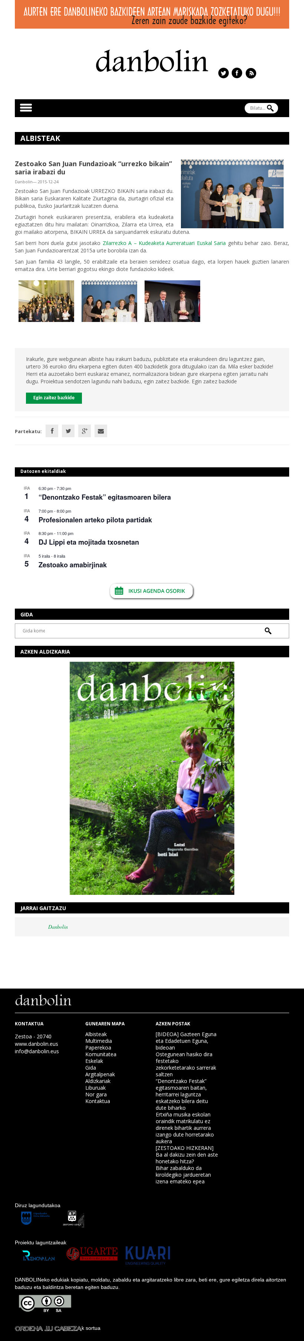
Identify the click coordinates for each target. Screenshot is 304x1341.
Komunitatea (100, 1054)
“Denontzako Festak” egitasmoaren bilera (105, 497)
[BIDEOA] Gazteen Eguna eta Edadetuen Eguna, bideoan (186, 1041)
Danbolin (58, 926)
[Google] (84, 431)
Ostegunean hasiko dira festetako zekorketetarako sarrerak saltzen (186, 1064)
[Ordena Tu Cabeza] (48, 1328)
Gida (90, 1067)
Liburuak (95, 1087)
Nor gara (96, 1094)
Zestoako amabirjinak (73, 565)
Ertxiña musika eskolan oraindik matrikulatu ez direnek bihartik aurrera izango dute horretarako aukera (185, 1128)
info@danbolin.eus (37, 1051)
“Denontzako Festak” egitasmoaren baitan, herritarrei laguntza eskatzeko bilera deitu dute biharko (182, 1094)
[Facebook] (52, 431)
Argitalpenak (100, 1074)
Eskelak (94, 1060)
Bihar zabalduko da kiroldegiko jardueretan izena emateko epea (183, 1174)
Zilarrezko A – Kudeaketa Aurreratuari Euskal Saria (164, 242)
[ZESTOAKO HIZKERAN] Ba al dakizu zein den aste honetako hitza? (187, 1154)
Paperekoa (98, 1047)
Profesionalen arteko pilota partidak (95, 520)
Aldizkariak (97, 1080)
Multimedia (98, 1040)
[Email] (101, 431)
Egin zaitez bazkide (54, 398)
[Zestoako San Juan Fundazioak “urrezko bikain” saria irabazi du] (232, 193)
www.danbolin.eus (36, 1043)
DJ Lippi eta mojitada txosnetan (89, 542)
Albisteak (96, 1034)
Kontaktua (97, 1101)
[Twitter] (68, 431)
